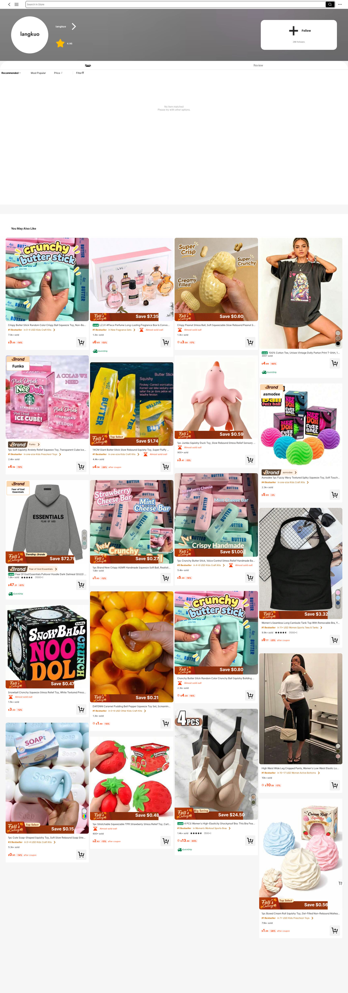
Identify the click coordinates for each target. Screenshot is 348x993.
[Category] (16, 4)
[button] (9, 4)
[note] (16, 594)
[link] (29, 35)
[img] (47, 557)
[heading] (153, 26)
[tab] (86, 65)
